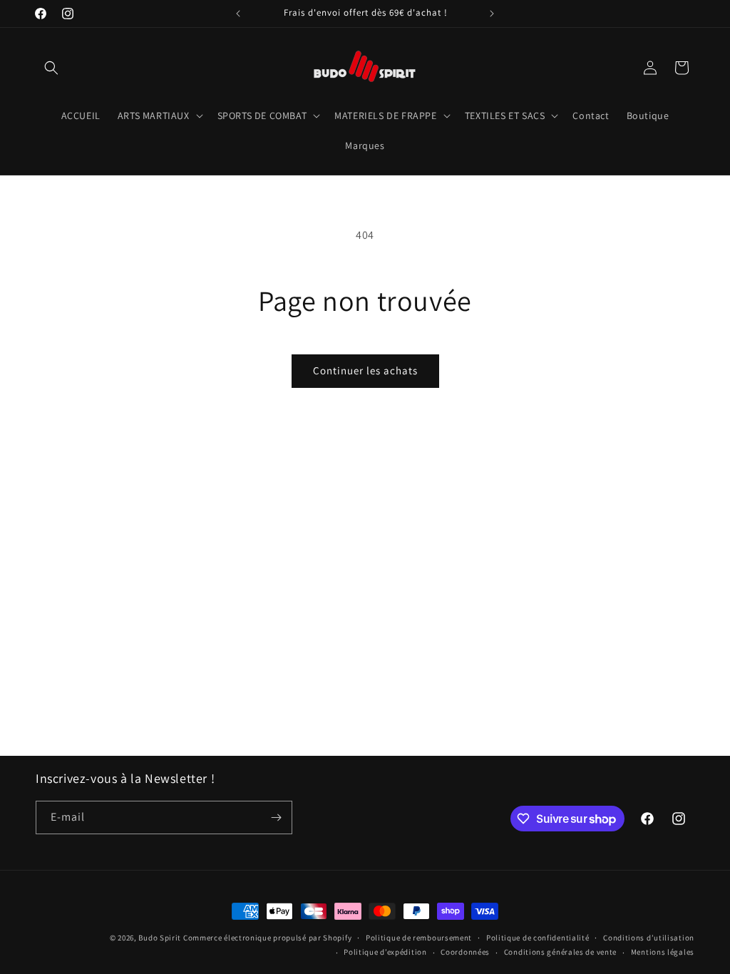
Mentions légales (662, 952)
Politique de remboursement (419, 938)
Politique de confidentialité (538, 938)
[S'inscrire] (276, 817)
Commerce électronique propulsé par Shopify (267, 938)
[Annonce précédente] (238, 13)
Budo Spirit (159, 938)
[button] (51, 67)
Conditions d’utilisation (648, 938)
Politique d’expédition (385, 952)
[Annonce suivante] (492, 13)
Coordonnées (465, 952)
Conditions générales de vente (560, 952)
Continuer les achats (365, 370)
